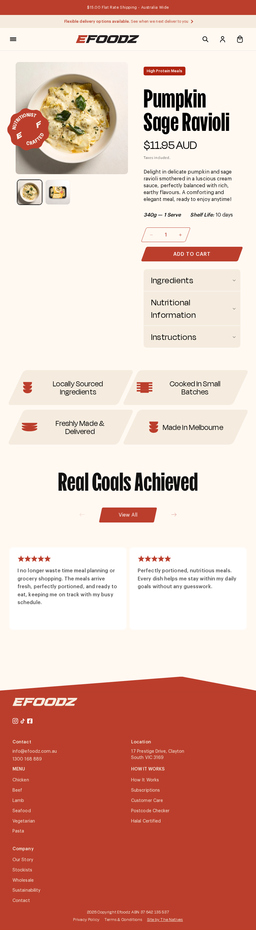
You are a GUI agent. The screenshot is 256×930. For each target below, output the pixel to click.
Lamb (18, 801)
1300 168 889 (27, 759)
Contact (21, 901)
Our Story (22, 860)
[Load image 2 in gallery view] (57, 192)
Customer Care (147, 801)
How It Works (145, 780)
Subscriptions (145, 790)
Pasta (18, 831)
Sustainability (26, 890)
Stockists (22, 870)
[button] (13, 39)
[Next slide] (174, 514)
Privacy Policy (86, 919)
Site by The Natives (165, 919)
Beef (17, 790)
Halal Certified (146, 821)
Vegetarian (23, 821)
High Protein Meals (164, 71)
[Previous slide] (82, 514)
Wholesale (23, 880)
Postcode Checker (150, 811)
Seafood (21, 811)
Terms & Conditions (123, 919)
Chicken (20, 780)
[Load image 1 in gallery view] (29, 192)
